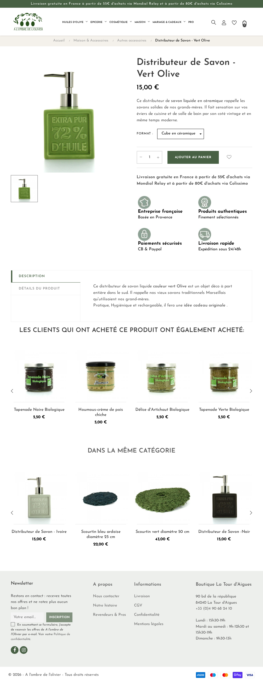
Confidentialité (146, 615)
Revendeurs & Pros (109, 615)
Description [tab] (32, 276)
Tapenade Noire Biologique (39, 410)
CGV (138, 606)
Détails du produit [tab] (39, 288)
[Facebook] (14, 650)
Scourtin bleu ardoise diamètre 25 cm (100, 534)
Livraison (142, 596)
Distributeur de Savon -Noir (224, 532)
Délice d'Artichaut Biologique (162, 410)
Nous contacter (106, 596)
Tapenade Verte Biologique (224, 410)
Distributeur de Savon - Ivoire (39, 532)
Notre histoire (105, 606)
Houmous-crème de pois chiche (100, 412)
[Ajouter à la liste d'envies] (229, 157)
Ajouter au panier (193, 157)
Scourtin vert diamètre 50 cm (162, 532)
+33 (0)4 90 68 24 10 (214, 609)
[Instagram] (23, 650)
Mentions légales (148, 624)
